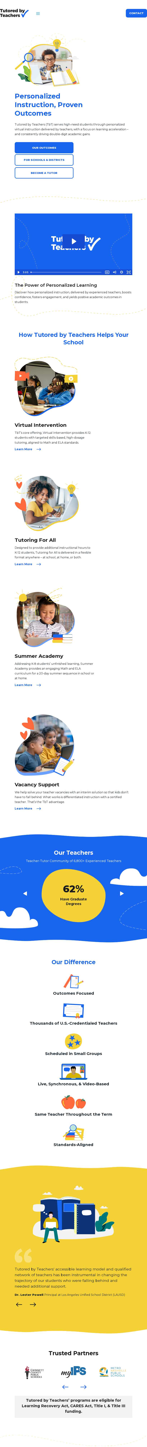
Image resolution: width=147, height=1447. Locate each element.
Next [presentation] (80, 1382)
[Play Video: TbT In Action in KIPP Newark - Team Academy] (73, 241)
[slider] (66, 272)
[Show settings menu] (121, 272)
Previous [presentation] (62, 1382)
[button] (33, 1304)
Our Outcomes (44, 147)
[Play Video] (18, 272)
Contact (136, 13)
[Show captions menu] (107, 272)
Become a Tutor (44, 173)
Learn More (23, 449)
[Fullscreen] (128, 272)
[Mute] (114, 272)
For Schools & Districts (44, 160)
